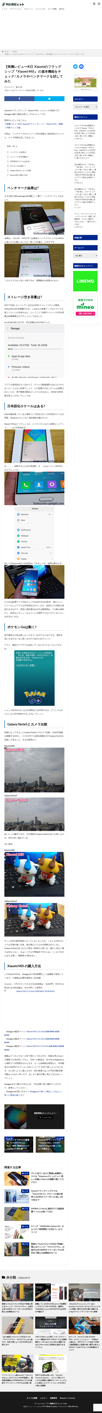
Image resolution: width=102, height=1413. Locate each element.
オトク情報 (52, 9)
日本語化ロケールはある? (18, 161)
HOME (6, 51)
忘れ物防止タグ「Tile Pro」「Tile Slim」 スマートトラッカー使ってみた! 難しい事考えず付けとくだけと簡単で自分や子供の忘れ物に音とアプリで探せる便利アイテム (85, 172)
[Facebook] (19, 98)
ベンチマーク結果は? (16, 152)
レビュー (43, 1398)
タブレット (28, 9)
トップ (4, 9)
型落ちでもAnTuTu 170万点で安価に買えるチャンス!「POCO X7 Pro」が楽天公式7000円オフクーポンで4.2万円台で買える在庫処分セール (47, 1248)
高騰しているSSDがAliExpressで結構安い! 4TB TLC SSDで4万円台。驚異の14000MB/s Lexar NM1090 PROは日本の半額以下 (50, 1308)
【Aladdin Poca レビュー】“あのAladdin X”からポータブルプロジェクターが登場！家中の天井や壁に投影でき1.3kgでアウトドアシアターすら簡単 (84, 1308)
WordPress (73, 1406)
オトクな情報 (32, 1398)
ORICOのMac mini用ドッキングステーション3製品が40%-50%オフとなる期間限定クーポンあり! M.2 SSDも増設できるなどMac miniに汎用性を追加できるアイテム (51, 1342)
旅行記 (61, 9)
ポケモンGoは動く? (16, 166)
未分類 (14, 51)
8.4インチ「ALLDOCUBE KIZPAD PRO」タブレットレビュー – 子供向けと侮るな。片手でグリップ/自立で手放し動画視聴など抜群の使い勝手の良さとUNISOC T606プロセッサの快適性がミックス (84, 1343)
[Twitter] (49, 98)
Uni (77, 138)
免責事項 (53, 1398)
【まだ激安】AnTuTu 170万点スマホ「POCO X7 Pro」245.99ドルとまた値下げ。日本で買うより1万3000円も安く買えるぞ (17, 1341)
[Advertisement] (51, 29)
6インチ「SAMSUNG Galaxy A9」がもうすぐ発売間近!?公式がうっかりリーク (47, 1229)
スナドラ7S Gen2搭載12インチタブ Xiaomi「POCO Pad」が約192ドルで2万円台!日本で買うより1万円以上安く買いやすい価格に (84, 130)
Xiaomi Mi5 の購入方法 (17, 175)
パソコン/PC (40, 9)
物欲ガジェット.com (58, 1403)
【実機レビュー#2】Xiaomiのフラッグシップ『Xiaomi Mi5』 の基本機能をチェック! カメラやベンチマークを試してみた (44, 54)
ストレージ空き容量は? (17, 157)
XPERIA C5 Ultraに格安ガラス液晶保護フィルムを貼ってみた (47, 1210)
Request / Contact (67, 1398)
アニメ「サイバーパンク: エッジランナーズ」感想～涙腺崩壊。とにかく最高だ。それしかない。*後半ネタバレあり (85, 219)
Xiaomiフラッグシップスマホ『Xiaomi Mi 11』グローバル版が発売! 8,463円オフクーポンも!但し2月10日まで (47, 1195)
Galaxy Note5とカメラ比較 (19, 170)
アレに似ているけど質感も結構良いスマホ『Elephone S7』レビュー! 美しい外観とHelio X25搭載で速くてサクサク (47, 1177)
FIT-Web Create (50, 1406)
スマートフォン (16, 9)
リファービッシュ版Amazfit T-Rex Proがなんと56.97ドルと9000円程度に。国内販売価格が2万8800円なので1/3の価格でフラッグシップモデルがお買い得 (17, 1379)
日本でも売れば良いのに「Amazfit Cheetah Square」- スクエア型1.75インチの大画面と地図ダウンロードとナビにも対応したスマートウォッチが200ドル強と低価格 (51, 1380)
